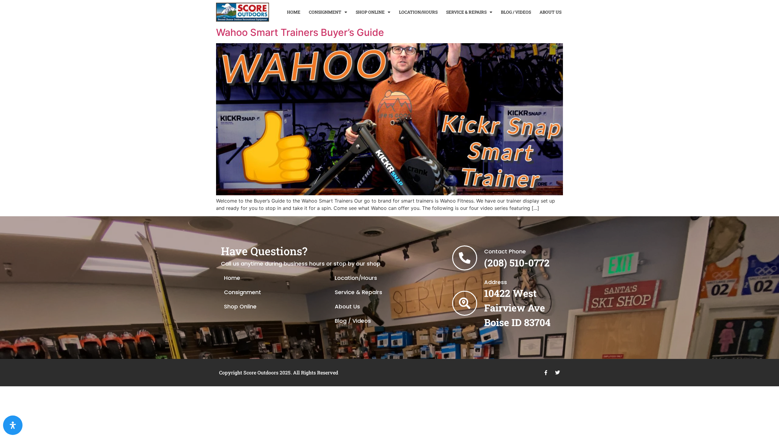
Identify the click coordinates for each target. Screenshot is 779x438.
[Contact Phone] (464, 257)
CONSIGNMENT (325, 12)
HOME (293, 12)
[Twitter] (557, 372)
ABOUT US (550, 12)
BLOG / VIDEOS (516, 12)
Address (495, 282)
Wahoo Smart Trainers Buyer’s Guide (300, 32)
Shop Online (240, 306)
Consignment (242, 292)
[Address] (464, 303)
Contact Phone (505, 251)
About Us (347, 306)
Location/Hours (356, 278)
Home (232, 278)
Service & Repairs (358, 292)
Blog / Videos (353, 321)
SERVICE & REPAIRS (466, 12)
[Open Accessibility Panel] (13, 425)
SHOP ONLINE (370, 12)
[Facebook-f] (545, 372)
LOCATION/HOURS (418, 12)
